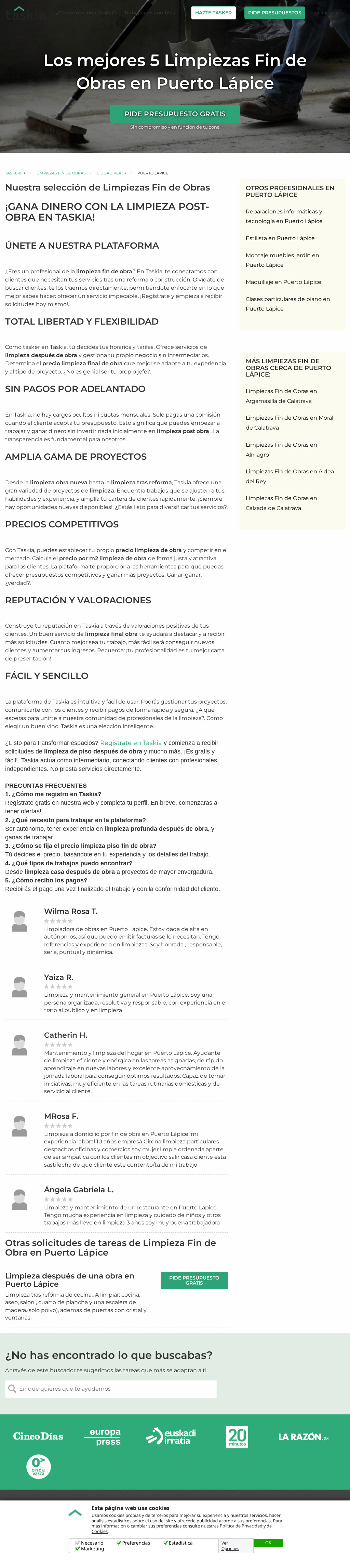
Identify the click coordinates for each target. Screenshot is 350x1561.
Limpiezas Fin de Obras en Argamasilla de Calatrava (281, 396)
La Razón (303, 1437)
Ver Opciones (230, 1545)
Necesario (92, 1543)
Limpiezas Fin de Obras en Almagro (281, 450)
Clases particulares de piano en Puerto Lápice (288, 304)
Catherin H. (65, 1035)
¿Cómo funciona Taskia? (86, 13)
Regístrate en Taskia (131, 743)
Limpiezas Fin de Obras (61, 173)
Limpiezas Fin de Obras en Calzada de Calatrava (281, 503)
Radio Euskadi (171, 1437)
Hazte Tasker (213, 13)
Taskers (14, 173)
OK (268, 1542)
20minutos (237, 1437)
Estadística (181, 1543)
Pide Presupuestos (274, 13)
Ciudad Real (110, 173)
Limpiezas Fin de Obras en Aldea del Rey (290, 476)
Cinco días (38, 1437)
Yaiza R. (58, 977)
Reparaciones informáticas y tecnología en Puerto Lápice (284, 216)
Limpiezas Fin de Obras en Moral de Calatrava (289, 423)
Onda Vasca (38, 1466)
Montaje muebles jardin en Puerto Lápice (282, 260)
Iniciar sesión (329, 13)
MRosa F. (61, 1116)
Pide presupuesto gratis (175, 114)
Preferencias (136, 1543)
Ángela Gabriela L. (78, 1189)
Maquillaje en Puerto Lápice (283, 282)
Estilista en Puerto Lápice (280, 238)
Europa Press (104, 1437)
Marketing (92, 1549)
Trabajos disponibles (149, 13)
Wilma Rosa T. (70, 911)
